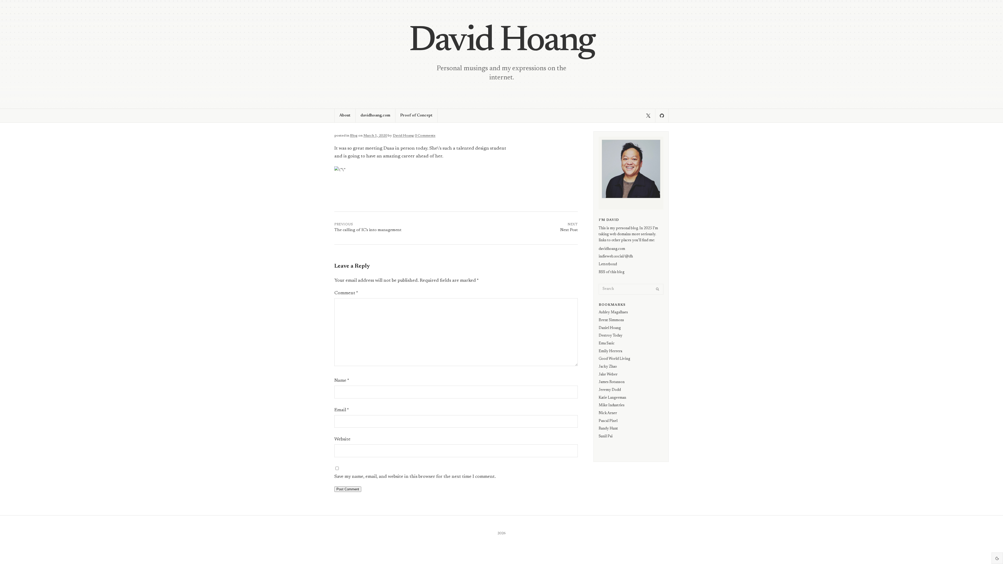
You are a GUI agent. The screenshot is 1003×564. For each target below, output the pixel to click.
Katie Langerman (612, 398)
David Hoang (501, 42)
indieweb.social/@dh (616, 256)
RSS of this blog (612, 272)
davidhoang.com (375, 116)
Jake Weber (608, 375)
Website (342, 439)
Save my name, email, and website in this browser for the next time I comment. (415, 476)
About (345, 116)
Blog (354, 136)
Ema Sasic (607, 343)
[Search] (657, 289)
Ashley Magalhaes (613, 312)
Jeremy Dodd (610, 390)
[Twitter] (648, 115)
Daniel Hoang (610, 328)
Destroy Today (610, 336)
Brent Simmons (611, 320)
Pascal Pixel (608, 421)
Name (341, 380)
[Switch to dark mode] (997, 558)
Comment (346, 293)
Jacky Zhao (608, 367)
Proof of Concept (416, 116)
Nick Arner (608, 413)
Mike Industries (612, 405)
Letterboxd (608, 264)
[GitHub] (661, 115)
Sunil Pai (606, 436)
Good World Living (614, 359)
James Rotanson (612, 382)
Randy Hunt (608, 429)
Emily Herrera (610, 351)
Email (341, 410)
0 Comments (425, 136)
